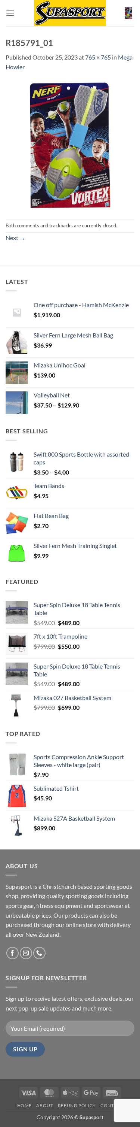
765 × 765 (98, 57)
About (44, 1105)
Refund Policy (77, 1105)
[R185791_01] (70, 144)
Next (15, 237)
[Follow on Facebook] (12, 953)
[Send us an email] (26, 953)
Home (24, 1105)
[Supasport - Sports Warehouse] (70, 13)
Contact (111, 1105)
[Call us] (39, 953)
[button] (10, 13)
